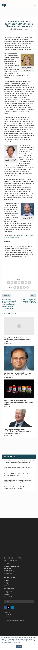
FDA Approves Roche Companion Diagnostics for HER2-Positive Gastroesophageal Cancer (17, 481)
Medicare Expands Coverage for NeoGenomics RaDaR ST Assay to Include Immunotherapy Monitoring (19, 461)
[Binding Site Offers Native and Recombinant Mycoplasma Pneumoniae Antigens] (19, 388)
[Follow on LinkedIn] (12, 607)
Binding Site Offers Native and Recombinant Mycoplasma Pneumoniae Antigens (18, 402)
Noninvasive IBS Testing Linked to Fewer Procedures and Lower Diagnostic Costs (18, 474)
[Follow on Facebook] (5, 607)
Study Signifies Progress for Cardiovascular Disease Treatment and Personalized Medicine (18, 431)
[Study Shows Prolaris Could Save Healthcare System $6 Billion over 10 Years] (19, 326)
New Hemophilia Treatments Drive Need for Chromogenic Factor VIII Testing (16, 487)
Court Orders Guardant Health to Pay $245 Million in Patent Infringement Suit (18, 468)
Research (20, 29)
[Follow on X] (8, 607)
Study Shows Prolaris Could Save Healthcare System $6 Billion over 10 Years (17, 339)
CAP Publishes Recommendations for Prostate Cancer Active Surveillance (17, 374)
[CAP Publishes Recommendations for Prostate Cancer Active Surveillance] (19, 358)
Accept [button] (19, 646)
